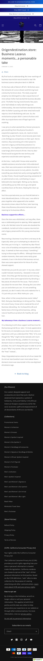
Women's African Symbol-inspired (16, 457)
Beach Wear (8, 501)
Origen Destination (18, 657)
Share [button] (6, 72)
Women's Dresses (10, 432)
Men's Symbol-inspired (12, 477)
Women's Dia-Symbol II (12, 442)
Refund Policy (9, 525)
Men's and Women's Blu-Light (14, 497)
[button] (2, 25)
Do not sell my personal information (17, 618)
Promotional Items (11, 422)
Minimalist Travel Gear (12, 506)
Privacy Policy (9, 535)
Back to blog (22, 373)
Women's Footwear (11, 467)
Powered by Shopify (28, 657)
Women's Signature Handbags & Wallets (18, 452)
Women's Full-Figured (12, 462)
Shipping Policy (9, 530)
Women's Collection (11, 427)
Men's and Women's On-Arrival (15, 492)
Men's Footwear (10, 511)
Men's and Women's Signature (15, 482)
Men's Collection (10, 472)
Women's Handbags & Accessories (16, 447)
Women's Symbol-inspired (13, 437)
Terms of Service (10, 540)
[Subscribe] (36, 631)
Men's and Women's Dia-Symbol (15, 487)
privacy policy (26, 614)
